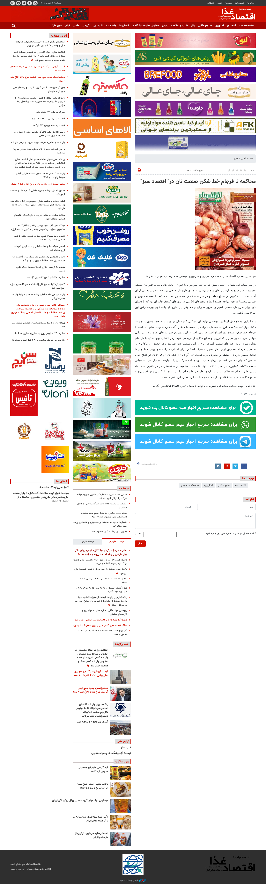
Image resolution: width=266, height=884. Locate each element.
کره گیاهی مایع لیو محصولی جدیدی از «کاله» (93, 770)
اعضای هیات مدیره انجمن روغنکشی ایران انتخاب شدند (103, 580)
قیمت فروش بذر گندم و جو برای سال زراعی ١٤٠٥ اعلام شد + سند (91, 674)
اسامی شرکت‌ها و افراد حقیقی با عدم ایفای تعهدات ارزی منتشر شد (39, 248)
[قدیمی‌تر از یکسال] (120, 822)
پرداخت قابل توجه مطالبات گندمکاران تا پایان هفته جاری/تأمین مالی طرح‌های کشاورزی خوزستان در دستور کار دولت (41, 497)
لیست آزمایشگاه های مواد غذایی (111, 753)
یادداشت (111, 26)
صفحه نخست (247, 26)
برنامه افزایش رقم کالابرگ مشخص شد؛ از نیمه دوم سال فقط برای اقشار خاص (39, 134)
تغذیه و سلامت (179, 26)
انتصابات (124, 488)
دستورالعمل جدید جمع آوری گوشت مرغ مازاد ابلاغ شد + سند (90, 690)
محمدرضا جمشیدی (190, 485)
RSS (35, 3)
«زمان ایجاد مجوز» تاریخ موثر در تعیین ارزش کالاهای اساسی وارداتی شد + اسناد (39, 238)
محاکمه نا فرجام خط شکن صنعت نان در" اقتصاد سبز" (198, 181)
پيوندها (228, 3)
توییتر (24, 3)
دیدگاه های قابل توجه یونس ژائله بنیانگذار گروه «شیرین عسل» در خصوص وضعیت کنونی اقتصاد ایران (38, 227)
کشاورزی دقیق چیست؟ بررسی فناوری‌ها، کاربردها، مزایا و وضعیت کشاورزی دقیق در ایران (40, 44)
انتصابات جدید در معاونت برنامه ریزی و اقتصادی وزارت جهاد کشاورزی (100, 524)
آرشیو (220, 3)
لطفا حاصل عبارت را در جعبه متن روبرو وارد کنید (231, 534)
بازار (193, 26)
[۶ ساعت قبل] (120, 677)
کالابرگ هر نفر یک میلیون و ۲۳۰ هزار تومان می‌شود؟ (38, 340)
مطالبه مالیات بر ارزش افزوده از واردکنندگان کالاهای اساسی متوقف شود (39, 217)
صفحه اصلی (247, 158)
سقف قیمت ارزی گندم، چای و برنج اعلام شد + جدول (100, 625)
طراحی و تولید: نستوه (129, 880)
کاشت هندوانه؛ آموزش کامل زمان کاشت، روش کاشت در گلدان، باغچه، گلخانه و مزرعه (100, 562)
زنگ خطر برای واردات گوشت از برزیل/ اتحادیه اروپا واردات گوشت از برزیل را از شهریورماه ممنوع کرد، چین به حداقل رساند (100, 601)
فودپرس (234, 14)
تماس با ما (239, 3)
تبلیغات (210, 3)
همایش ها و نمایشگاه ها (145, 26)
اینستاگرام (12, 3)
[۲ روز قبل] (120, 710)
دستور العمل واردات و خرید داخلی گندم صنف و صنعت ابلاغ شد (38, 192)
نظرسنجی (98, 26)
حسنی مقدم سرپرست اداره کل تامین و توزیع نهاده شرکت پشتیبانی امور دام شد (102, 496)
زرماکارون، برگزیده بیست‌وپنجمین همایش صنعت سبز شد (38, 325)
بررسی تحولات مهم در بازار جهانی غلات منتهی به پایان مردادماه (38, 151)
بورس (165, 26)
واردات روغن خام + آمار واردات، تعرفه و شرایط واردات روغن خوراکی (38, 296)
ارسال (140, 544)
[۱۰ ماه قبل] (120, 806)
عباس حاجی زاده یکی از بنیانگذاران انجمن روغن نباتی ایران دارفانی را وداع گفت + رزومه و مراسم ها (101, 552)
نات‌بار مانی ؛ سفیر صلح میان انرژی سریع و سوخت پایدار (92, 786)
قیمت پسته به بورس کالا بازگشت (48, 125)
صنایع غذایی (205, 26)
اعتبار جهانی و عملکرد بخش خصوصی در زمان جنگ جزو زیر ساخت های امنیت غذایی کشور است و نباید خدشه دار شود (38, 205)
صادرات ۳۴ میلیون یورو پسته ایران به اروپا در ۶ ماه (39, 333)
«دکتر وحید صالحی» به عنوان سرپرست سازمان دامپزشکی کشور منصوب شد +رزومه (104, 515)
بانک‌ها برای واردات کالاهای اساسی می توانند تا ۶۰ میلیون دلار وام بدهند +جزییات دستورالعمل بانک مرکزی (92, 710)
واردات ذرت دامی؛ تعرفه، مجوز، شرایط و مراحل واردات (38, 143)
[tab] (116, 541)
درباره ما (251, 3)
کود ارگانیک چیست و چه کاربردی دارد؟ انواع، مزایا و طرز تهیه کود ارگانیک (101, 590)
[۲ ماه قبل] (120, 773)
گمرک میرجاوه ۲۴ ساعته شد (92, 722)
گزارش (86, 26)
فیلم (67, 26)
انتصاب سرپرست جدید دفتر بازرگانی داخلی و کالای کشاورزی (102, 505)
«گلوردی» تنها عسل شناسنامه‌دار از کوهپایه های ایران (90, 819)
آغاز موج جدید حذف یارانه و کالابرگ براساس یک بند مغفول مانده (101, 632)
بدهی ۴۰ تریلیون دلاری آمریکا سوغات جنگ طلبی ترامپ (40, 269)
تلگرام (18, 3)
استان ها (124, 26)
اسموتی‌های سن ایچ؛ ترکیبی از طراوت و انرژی (91, 835)
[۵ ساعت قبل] (120, 655)
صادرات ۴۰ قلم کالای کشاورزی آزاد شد (46, 277)
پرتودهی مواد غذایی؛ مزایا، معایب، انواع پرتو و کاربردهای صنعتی (104, 612)
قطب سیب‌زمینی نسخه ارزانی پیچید (47, 119)
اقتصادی (231, 26)
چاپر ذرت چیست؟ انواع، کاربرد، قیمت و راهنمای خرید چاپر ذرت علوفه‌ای (38, 89)
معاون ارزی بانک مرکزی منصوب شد (109, 532)
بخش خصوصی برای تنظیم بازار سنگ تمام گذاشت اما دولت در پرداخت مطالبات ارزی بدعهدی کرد (38, 259)
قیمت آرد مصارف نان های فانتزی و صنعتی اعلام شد (101, 620)
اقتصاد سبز (240, 485)
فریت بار (126, 747)
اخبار (236, 158)
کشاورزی (219, 26)
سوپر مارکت (56, 26)
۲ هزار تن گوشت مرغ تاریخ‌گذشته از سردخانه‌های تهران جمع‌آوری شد (37, 286)
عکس (76, 26)
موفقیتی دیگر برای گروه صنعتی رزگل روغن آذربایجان (80, 801)
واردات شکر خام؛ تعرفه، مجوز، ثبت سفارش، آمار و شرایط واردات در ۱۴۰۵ (40, 175)
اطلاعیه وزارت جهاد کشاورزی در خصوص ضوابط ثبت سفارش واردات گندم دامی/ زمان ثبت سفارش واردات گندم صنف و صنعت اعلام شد (91, 658)
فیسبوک (29, 3)
